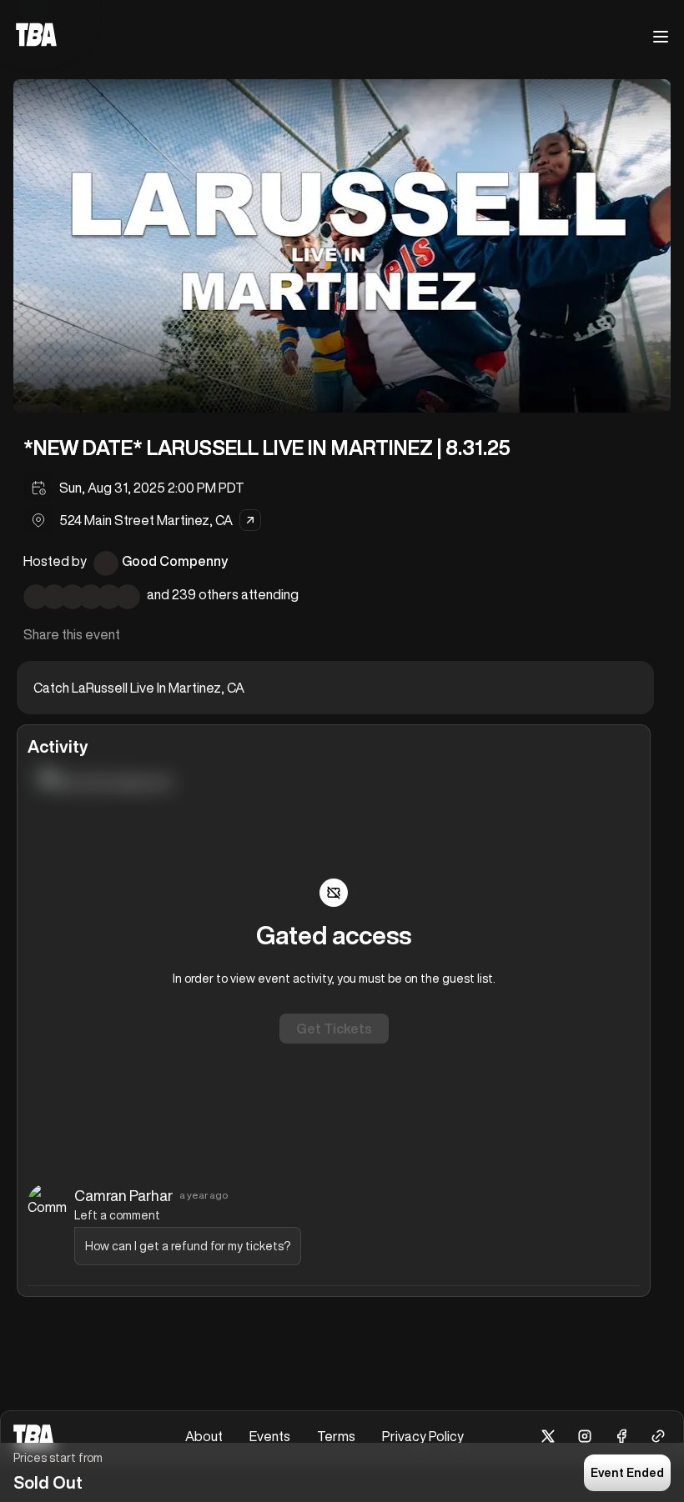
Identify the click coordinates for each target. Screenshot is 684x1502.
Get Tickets (334, 1028)
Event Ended (627, 1473)
